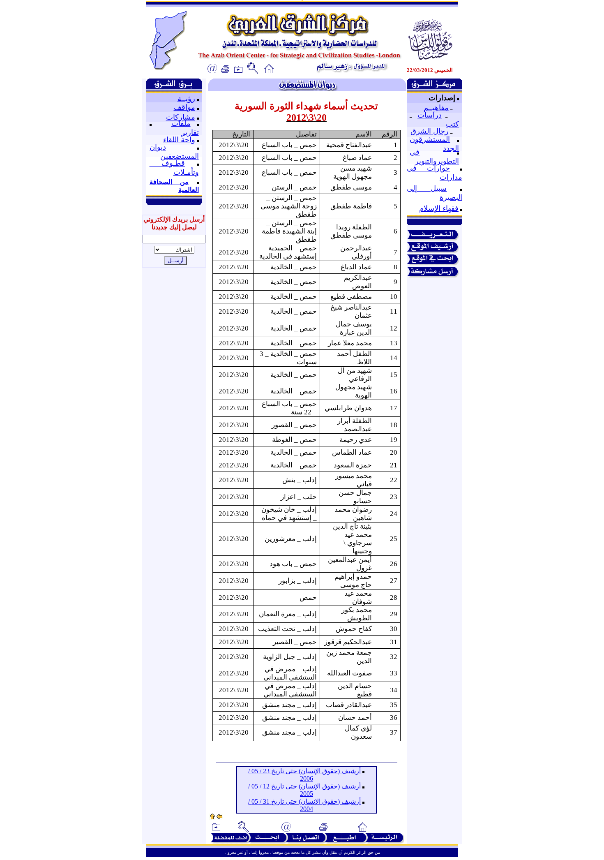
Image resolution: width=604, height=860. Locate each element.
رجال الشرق (429, 131)
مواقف (184, 107)
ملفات (181, 123)
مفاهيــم (436, 108)
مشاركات (180, 117)
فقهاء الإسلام (439, 208)
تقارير (190, 132)
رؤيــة (186, 99)
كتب (452, 124)
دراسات (429, 115)
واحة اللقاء (179, 140)
